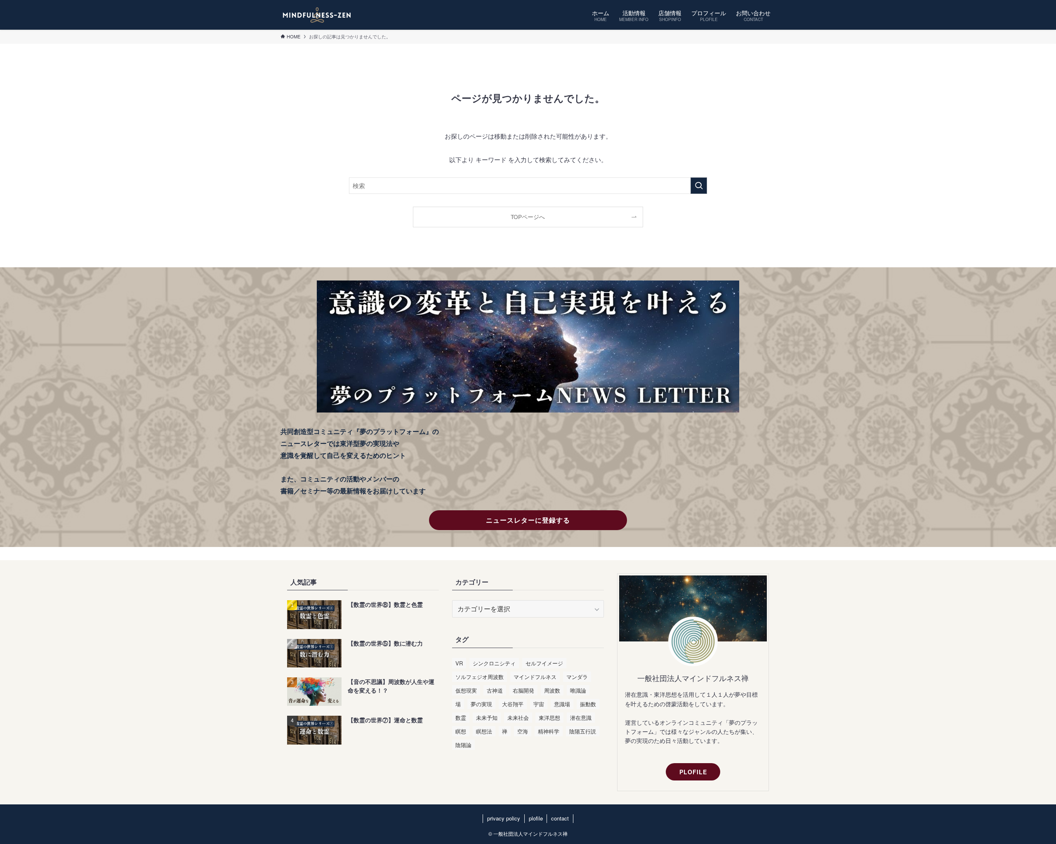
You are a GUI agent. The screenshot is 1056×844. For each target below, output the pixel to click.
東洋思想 (549, 717)
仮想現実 (466, 690)
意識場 (562, 704)
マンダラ (577, 677)
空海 (522, 731)
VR (459, 663)
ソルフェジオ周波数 (479, 677)
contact (560, 818)
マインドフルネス (535, 677)
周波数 (552, 690)
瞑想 (460, 731)
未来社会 (518, 717)
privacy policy (503, 818)
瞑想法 (484, 731)
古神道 (495, 690)
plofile (536, 818)
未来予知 (486, 717)
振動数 (588, 704)
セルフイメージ (544, 663)
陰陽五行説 (582, 731)
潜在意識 (581, 717)
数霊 (460, 717)
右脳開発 (523, 690)
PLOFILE (693, 772)
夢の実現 (481, 704)
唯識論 (578, 690)
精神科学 (548, 731)
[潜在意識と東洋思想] (316, 15)
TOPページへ (528, 217)
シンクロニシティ (494, 663)
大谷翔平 (512, 704)
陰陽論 (463, 745)
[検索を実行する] (699, 185)
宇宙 (538, 704)
